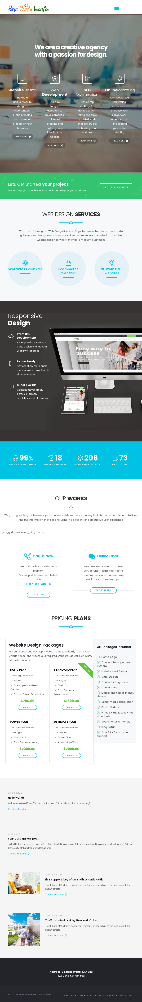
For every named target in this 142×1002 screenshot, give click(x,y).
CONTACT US (125, 995)
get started (103, 590)
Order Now (27, 707)
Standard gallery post (23, 838)
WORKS (90, 995)
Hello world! (16, 797)
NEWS (112, 995)
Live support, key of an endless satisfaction (75, 879)
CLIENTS (102, 995)
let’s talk (39, 594)
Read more (22, 136)
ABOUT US (69, 995)
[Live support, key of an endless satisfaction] (24, 883)
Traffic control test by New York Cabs (71, 920)
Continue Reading (17, 809)
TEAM (80, 995)
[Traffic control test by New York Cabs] (24, 929)
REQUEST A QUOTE (116, 187)
